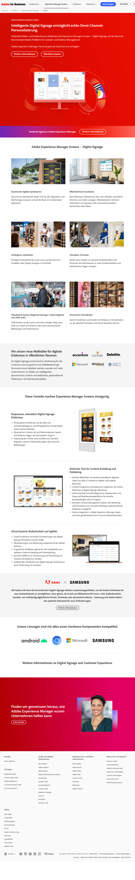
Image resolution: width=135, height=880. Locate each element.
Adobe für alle (8, 846)
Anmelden (124, 4)
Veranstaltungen (9, 825)
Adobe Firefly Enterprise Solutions (49, 774)
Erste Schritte (18, 722)
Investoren (7, 836)
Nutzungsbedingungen (107, 854)
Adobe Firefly (77, 771)
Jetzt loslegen (108, 4)
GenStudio (41, 799)
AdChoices (127, 857)
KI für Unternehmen (10, 788)
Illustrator (76, 782)
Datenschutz (94, 854)
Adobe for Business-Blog (114, 768)
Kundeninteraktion (10, 774)
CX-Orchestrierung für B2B (12, 785)
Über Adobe (8, 814)
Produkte (15, 10)
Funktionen (77, 4)
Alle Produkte (42, 764)
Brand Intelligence (44, 785)
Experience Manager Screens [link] (56, 4)
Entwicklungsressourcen (114, 782)
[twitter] (30, 854)
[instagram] (25, 854)
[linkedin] (34, 854)
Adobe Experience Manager (30, 10)
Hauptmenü (33, 4)
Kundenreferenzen (112, 765)
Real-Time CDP (43, 803)
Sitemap (76, 857)
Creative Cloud (43, 789)
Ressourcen (90, 4)
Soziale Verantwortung (11, 832)
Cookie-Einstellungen (123, 854)
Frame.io (41, 796)
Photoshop (76, 785)
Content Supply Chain (11, 778)
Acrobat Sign (42, 778)
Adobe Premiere (78, 789)
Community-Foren (113, 779)
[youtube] (39, 854)
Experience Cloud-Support (115, 772)
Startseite (5, 10)
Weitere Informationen (24, 54)
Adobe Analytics (43, 767)
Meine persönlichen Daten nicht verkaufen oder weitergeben (100, 857)
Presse (6, 828)
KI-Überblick (8, 818)
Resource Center (112, 761)
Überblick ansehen (52, 54)
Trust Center (8, 843)
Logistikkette (8, 839)
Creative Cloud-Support (114, 775)
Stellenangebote (9, 821)
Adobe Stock (77, 774)
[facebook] (21, 854)
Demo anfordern (9, 761)
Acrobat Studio (43, 782)
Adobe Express (43, 771)
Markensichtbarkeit (10, 781)
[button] (10, 854)
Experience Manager (45, 792)
